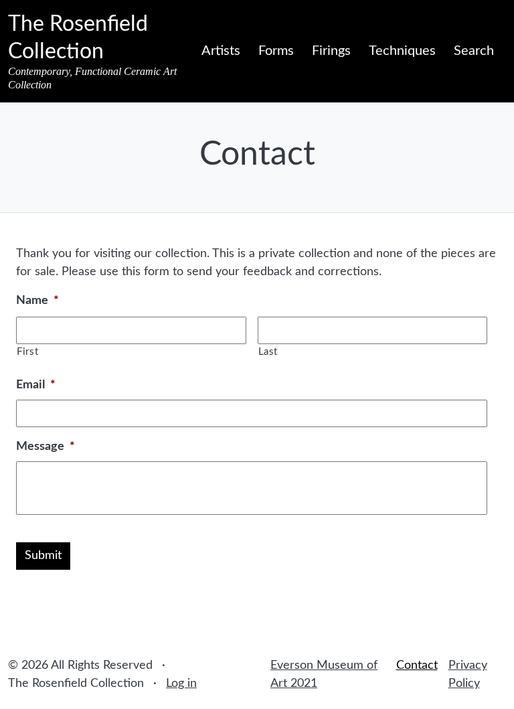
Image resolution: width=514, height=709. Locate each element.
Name (37, 301)
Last (268, 352)
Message (45, 447)
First (27, 352)
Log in (181, 684)
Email (36, 385)
